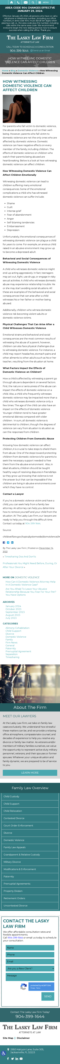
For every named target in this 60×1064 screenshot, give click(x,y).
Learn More (30, 772)
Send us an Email (41, 50)
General (10, 645)
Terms (38, 988)
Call (18, 2)
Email (26, 2)
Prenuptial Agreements (17, 883)
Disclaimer (23, 1038)
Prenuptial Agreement (18, 651)
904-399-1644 (19, 50)
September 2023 (15, 612)
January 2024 (13, 606)
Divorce (10, 634)
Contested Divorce (14, 818)
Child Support (13, 631)
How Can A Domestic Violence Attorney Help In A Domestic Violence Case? (31, 583)
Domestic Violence (28, 70)
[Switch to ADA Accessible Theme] (3, 1053)
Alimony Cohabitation (17, 628)
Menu (46, 2)
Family (9, 639)
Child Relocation (13, 811)
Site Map (8, 1038)
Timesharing (12, 657)
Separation (12, 654)
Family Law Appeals (14, 847)
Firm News (11, 642)
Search (33, 2)
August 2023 (13, 615)
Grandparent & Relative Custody (22, 854)
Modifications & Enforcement (20, 869)
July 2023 (11, 618)
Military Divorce (12, 862)
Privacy (33, 988)
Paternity (11, 648)
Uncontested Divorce (15, 905)
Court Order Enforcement (18, 825)
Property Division (13, 891)
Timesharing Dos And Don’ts (20, 556)
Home (11, 2)
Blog (13, 70)
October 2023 (13, 609)
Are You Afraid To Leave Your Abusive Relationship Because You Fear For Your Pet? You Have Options (31, 592)
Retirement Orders (14, 898)
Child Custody (11, 796)
